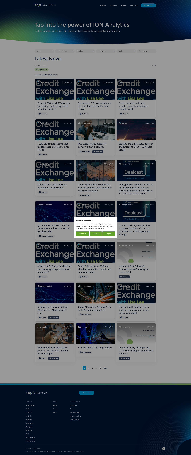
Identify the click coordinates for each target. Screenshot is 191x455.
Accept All (109, 234)
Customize (82, 234)
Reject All (95, 234)
